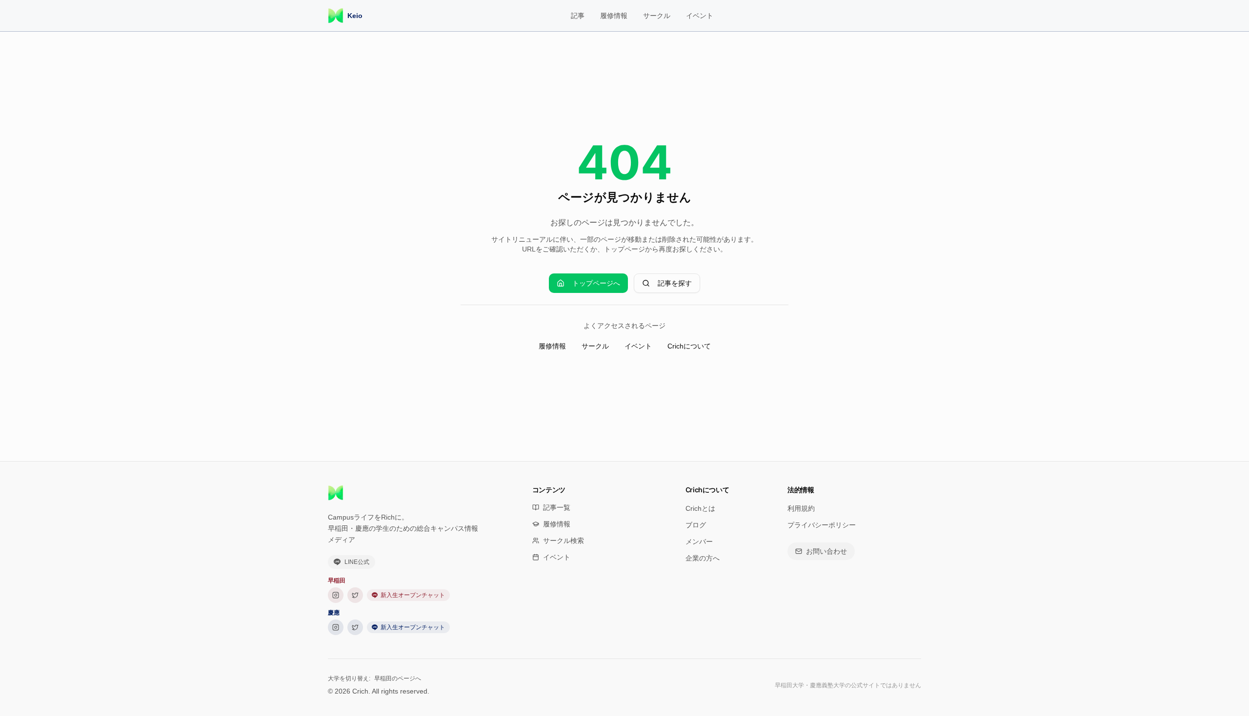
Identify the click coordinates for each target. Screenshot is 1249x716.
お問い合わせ (826, 551)
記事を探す (675, 283)
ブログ (695, 525)
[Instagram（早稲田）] (335, 595)
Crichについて (689, 346)
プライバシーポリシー (821, 525)
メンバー (699, 541)
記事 (577, 15)
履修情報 (613, 15)
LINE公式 (356, 562)
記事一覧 (556, 507)
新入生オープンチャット (413, 595)
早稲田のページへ (397, 678)
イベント (699, 15)
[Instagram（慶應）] (335, 627)
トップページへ (596, 283)
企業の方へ (702, 558)
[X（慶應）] (355, 627)
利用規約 (801, 508)
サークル (656, 15)
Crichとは (700, 508)
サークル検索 (563, 540)
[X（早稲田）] (355, 595)
